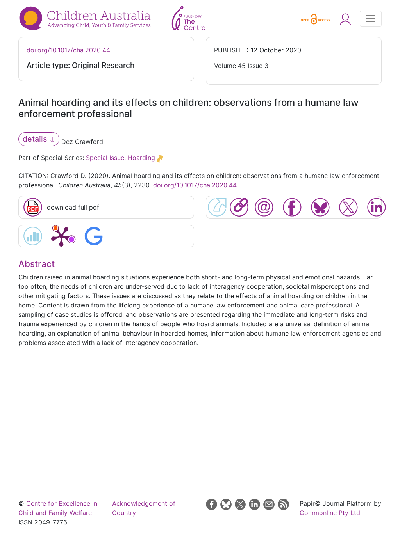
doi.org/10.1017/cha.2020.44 (68, 50)
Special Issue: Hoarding (120, 158)
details (36, 139)
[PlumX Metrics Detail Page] (61, 236)
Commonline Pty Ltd (330, 513)
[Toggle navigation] (371, 19)
